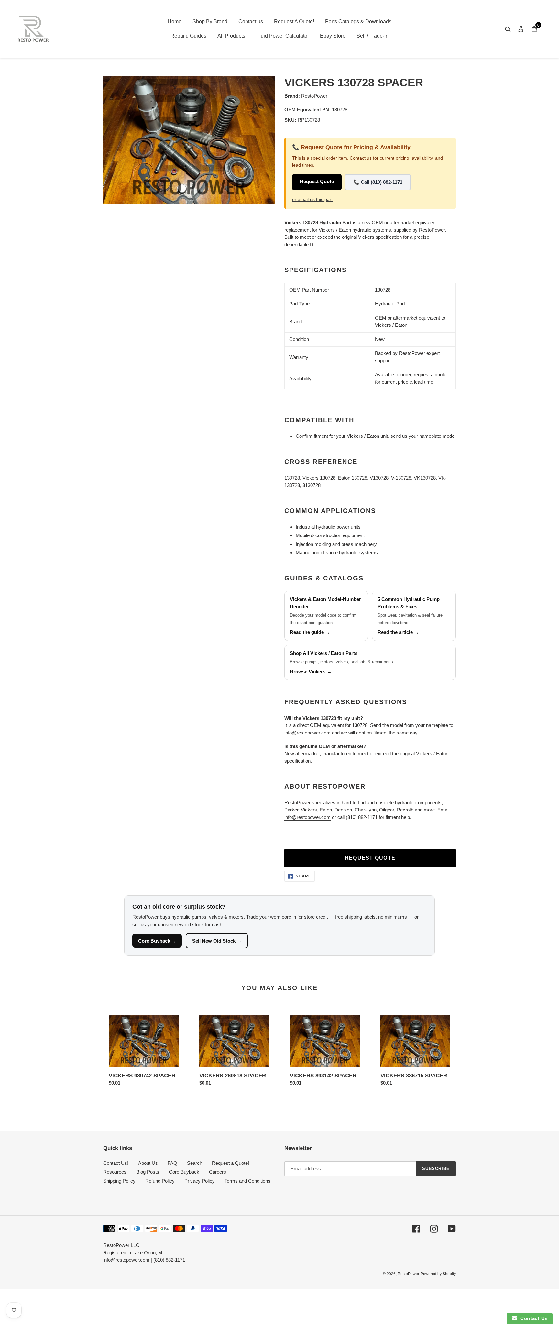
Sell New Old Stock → (217, 940)
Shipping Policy (119, 1181)
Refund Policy (160, 1181)
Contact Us (532, 1318)
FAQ (172, 1163)
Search (194, 1163)
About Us (148, 1163)
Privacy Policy (199, 1181)
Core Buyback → (157, 940)
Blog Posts (147, 1172)
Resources (114, 1172)
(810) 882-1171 (169, 1260)
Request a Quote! (230, 1163)
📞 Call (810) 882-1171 (377, 182)
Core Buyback (184, 1172)
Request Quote (317, 181)
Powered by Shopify (438, 1274)
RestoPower (408, 1274)
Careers (217, 1172)
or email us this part (312, 199)
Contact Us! (115, 1163)
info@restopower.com (307, 732)
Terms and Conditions (247, 1181)
